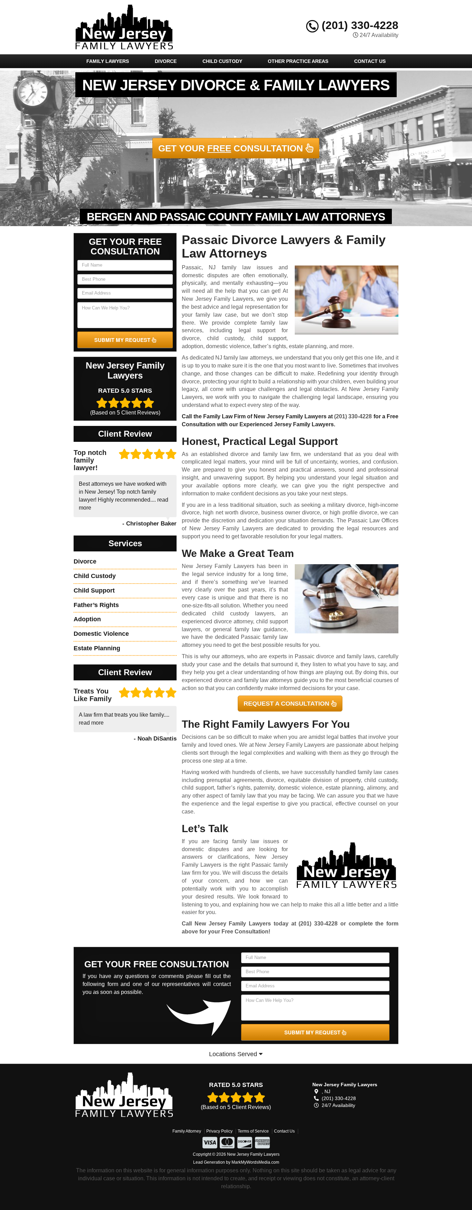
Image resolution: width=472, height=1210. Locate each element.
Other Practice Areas (298, 61)
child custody (225, 338)
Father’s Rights (96, 605)
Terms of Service (253, 1131)
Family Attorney (186, 1131)
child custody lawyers (243, 613)
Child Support (94, 590)
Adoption (87, 619)
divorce (191, 338)
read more (91, 723)
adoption (192, 346)
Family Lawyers (107, 61)
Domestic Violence (101, 633)
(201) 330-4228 (358, 25)
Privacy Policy (219, 1131)
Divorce (166, 61)
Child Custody (222, 61)
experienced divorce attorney (217, 621)
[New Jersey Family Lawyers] (124, 1095)
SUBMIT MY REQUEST (123, 340)
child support (268, 338)
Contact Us (370, 61)
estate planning (308, 346)
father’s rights (269, 346)
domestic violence (228, 346)
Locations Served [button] (234, 1054)
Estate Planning (97, 648)
